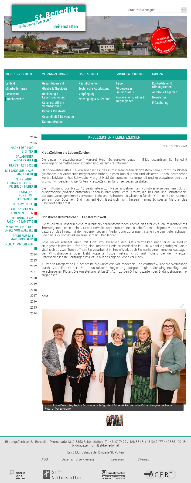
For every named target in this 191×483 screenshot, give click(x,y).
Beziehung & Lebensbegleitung (53, 95)
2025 (33, 143)
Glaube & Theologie (54, 88)
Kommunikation (52, 122)
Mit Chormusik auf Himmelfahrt (19, 172)
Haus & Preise (89, 74)
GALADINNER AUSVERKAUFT (23, 158)
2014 (33, 313)
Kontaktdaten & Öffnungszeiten (162, 85)
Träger (120, 83)
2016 (33, 301)
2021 (33, 272)
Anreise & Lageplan (164, 92)
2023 (33, 260)
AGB (44, 459)
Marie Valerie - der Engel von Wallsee (19, 228)
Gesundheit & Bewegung (58, 116)
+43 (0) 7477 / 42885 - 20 (163, 442)
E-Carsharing (160, 102)
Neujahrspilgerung (19, 246)
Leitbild (10, 83)
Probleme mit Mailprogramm (21, 237)
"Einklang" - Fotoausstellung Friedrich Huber (20, 182)
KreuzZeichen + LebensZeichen (21, 211)
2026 (33, 137)
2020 (33, 278)
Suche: (133, 10)
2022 (33, 266)
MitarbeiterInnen (16, 88)
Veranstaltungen (55, 74)
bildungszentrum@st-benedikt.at (95, 445)
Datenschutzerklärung (78, 459)
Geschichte (12, 94)
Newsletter (159, 97)
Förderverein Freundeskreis (125, 90)
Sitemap (144, 459)
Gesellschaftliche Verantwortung (53, 104)
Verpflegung (87, 94)
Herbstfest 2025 (21, 165)
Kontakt (158, 74)
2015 (33, 307)
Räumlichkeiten (89, 83)
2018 (33, 290)
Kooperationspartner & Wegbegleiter (130, 99)
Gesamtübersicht (53, 83)
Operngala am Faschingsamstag (20, 219)
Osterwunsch (23, 204)
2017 (33, 295)
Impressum (116, 459)
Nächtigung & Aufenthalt (94, 99)
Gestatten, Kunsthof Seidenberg (25, 195)
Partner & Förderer (130, 74)
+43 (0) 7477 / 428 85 (123, 442)
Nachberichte (15, 99)
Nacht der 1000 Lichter (22, 149)
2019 (33, 284)
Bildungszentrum (18, 74)
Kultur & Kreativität (54, 111)
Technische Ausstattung (94, 88)
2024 (33, 254)
